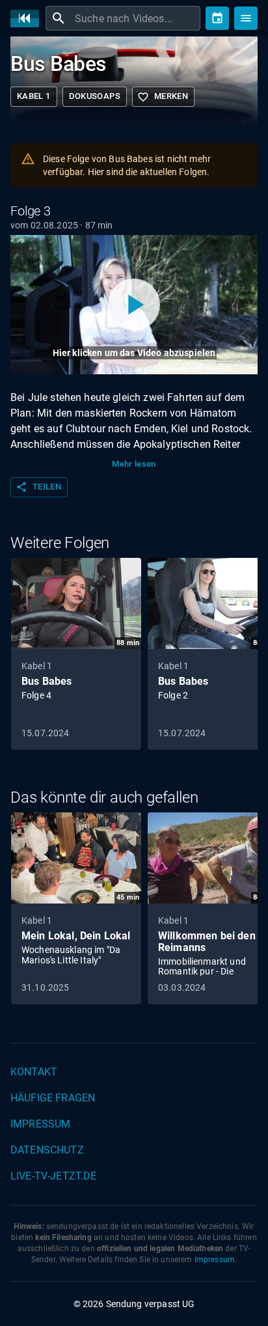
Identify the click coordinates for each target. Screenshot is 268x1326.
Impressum (40, 1124)
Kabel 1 (34, 96)
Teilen (38, 487)
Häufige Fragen (52, 1098)
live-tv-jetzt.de (53, 1176)
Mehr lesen (134, 464)
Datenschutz (47, 1150)
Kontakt (33, 1072)
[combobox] (136, 18)
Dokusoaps (94, 96)
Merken (162, 97)
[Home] (28, 18)
